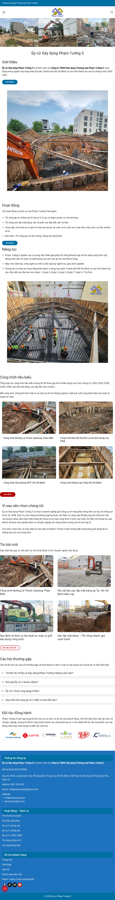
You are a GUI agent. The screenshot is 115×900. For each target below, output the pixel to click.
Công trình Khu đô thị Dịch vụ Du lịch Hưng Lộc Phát (84, 439)
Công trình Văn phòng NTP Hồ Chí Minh (24, 482)
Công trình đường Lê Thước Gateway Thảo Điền (28, 438)
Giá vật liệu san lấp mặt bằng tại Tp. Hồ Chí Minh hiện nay (83, 592)
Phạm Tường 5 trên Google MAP (18, 879)
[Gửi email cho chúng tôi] (14, 885)
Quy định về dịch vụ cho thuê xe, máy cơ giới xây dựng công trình (26, 637)
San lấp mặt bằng (11, 820)
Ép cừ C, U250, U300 (12, 835)
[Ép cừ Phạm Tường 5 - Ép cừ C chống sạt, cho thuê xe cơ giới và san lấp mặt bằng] (57, 12)
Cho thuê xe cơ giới (11, 815)
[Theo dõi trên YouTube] (20, 885)
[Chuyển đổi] (2, 673)
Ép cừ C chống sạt (11, 830)
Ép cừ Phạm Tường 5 (61, 896)
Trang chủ (7, 859)
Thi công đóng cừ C (12, 840)
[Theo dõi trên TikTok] (9, 885)
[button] (3, 12)
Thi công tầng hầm (11, 845)
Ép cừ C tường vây (11, 825)
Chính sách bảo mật (12, 874)
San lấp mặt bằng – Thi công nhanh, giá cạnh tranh (81, 637)
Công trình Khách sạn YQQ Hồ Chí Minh (80, 482)
